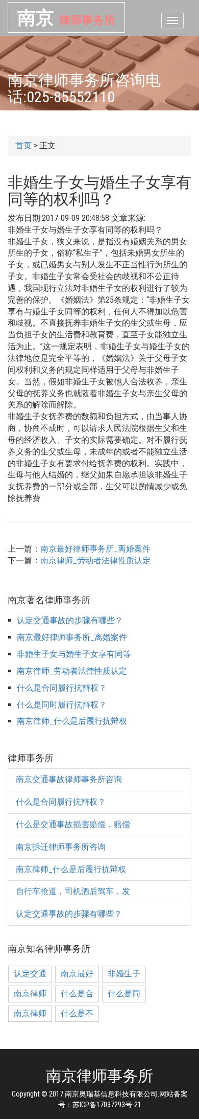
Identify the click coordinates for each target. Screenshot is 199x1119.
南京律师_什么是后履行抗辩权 (72, 721)
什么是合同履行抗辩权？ (62, 688)
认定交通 (30, 973)
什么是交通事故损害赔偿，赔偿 (73, 824)
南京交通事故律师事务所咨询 (69, 779)
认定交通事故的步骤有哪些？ (70, 620)
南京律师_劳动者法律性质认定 (95, 560)
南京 (66, 17)
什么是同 (124, 993)
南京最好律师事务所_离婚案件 (95, 549)
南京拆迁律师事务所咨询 (61, 847)
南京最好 (77, 973)
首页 (23, 145)
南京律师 (30, 993)
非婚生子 (124, 973)
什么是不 (77, 1013)
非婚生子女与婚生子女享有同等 (74, 654)
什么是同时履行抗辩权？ (62, 705)
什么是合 (77, 993)
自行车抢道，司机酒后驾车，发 (73, 891)
